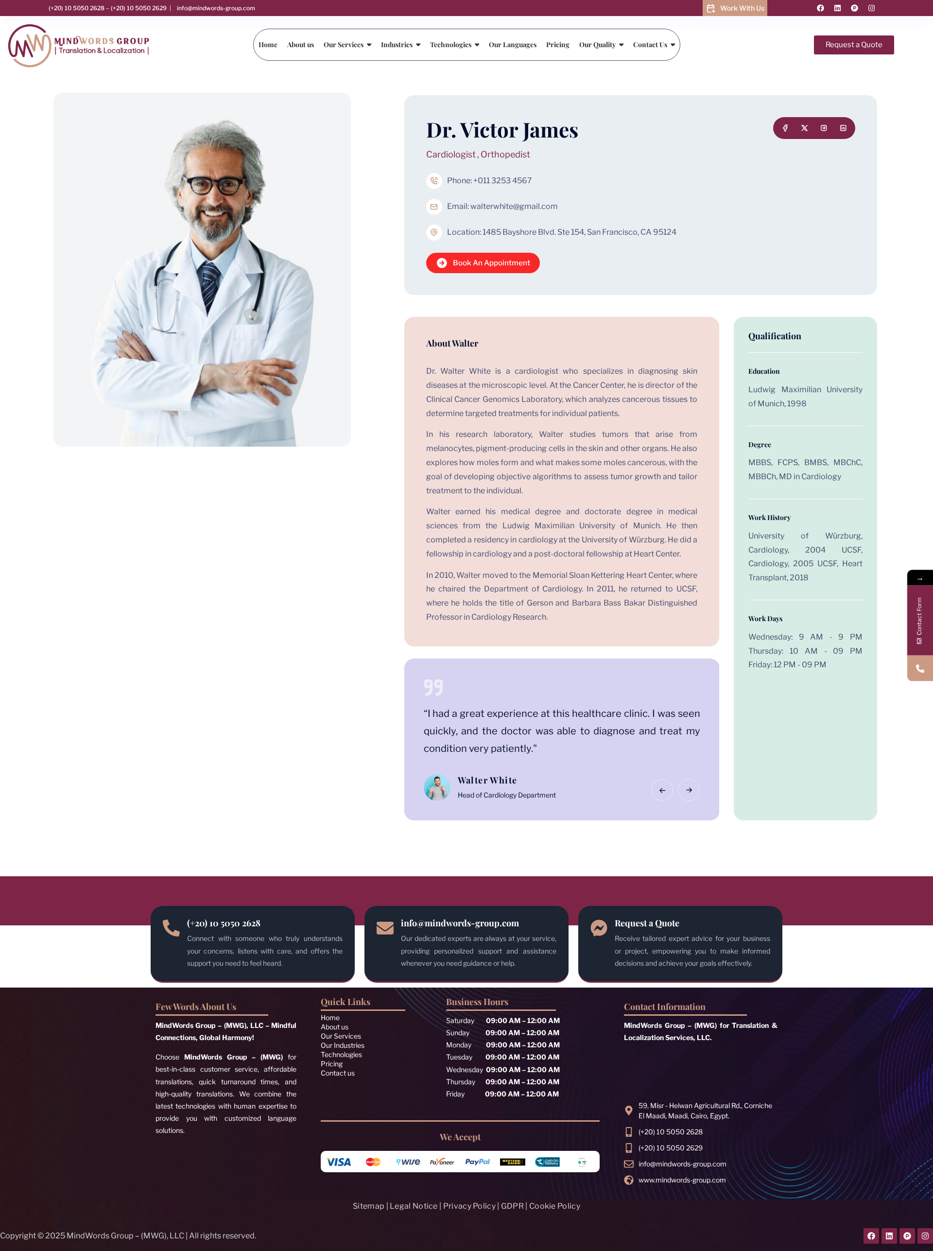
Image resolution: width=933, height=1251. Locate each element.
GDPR (512, 1206)
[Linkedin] (837, 8)
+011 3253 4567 (502, 180)
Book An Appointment (491, 263)
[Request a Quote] (598, 927)
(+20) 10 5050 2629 (139, 8)
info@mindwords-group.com (216, 8)
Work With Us (742, 8)
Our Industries (342, 1045)
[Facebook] (820, 8)
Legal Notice (414, 1206)
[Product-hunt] (854, 8)
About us (334, 1027)
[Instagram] (871, 8)
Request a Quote (647, 923)
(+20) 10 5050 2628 (76, 8)
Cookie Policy (554, 1206)
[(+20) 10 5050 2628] (171, 927)
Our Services (341, 1036)
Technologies (341, 1054)
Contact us (338, 1073)
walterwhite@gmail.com (514, 206)
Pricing (332, 1064)
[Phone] (920, 668)
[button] (662, 790)
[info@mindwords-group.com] (385, 927)
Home (330, 1017)
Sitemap (368, 1206)
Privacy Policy (469, 1206)
